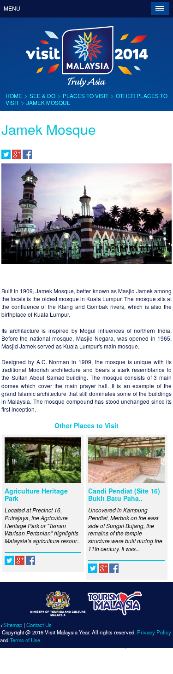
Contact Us (39, 624)
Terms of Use (25, 640)
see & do (42, 95)
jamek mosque (48, 102)
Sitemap (12, 624)
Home (14, 95)
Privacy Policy (154, 632)
